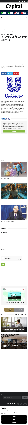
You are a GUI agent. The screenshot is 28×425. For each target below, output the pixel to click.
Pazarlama (13, 29)
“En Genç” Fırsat (4, 200)
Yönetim (7, 29)
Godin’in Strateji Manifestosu (7, 221)
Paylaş (4, 73)
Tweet (11, 73)
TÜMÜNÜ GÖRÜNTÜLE (21, 314)
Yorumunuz (4, 232)
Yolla (3, 264)
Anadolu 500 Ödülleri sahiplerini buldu (14, 303)
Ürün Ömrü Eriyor (5, 178)
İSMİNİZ (3, 249)
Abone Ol (14, 131)
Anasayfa (3, 29)
